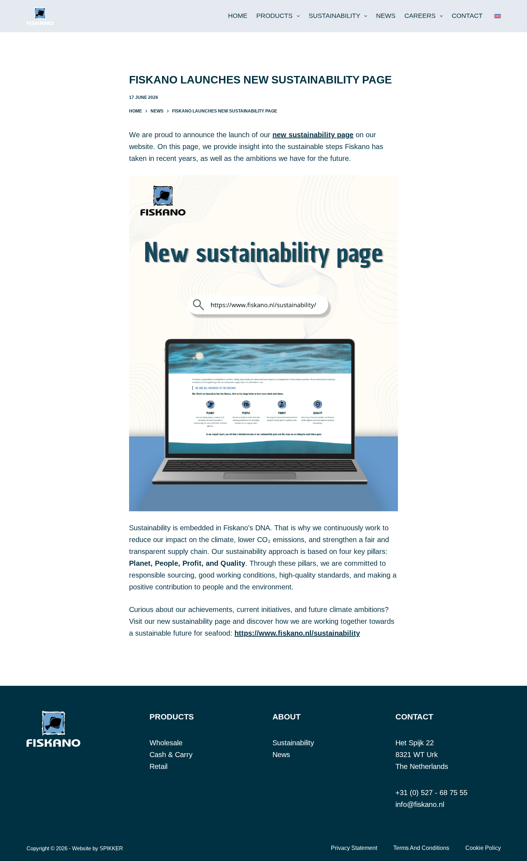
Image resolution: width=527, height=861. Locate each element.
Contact (467, 15)
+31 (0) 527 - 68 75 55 (431, 793)
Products (274, 15)
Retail (158, 766)
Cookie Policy (483, 848)
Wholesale (165, 743)
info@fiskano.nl (419, 804)
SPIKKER (111, 848)
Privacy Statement (354, 848)
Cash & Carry (171, 755)
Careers (420, 15)
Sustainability (334, 15)
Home (237, 15)
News (385, 15)
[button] (497, 16)
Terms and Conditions (421, 848)
